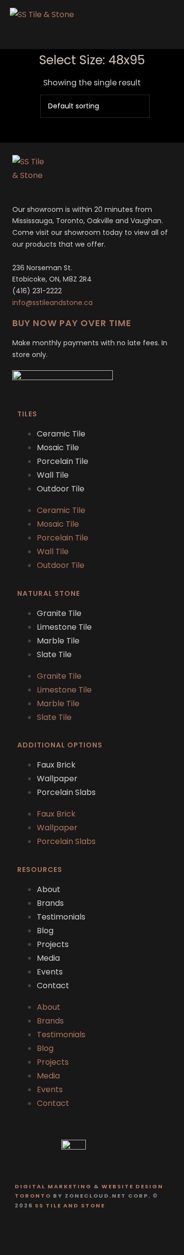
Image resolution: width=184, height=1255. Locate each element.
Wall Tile (53, 475)
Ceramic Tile (61, 433)
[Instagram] (101, 1231)
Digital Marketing (53, 1186)
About (48, 889)
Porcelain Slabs (66, 792)
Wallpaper (57, 778)
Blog (45, 930)
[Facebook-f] (82, 1231)
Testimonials (61, 916)
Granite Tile (59, 613)
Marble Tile (58, 640)
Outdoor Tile (60, 488)
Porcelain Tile (62, 461)
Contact (53, 985)
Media (48, 958)
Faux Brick (56, 764)
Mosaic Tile (58, 447)
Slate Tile (54, 654)
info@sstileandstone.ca (52, 302)
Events (50, 971)
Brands (50, 903)
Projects (53, 944)
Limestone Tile (64, 627)
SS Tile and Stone (70, 1205)
